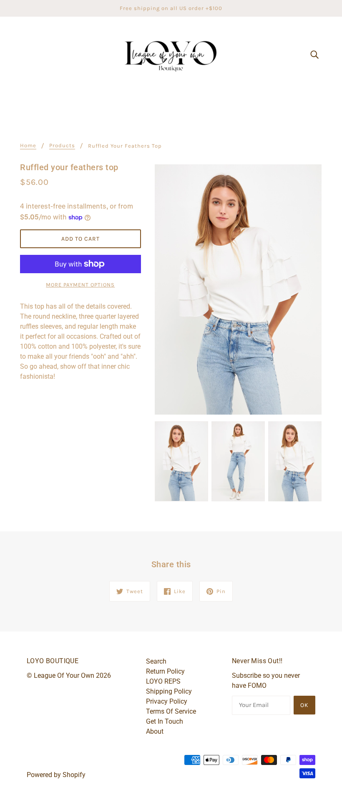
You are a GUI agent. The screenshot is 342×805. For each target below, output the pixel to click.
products (62, 145)
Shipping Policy (169, 691)
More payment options (80, 285)
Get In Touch (164, 721)
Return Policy (165, 671)
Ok (304, 705)
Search (156, 661)
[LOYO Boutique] (171, 54)
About (154, 731)
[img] (314, 54)
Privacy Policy (166, 701)
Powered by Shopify (56, 775)
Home (28, 145)
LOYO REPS (163, 681)
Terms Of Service (171, 711)
